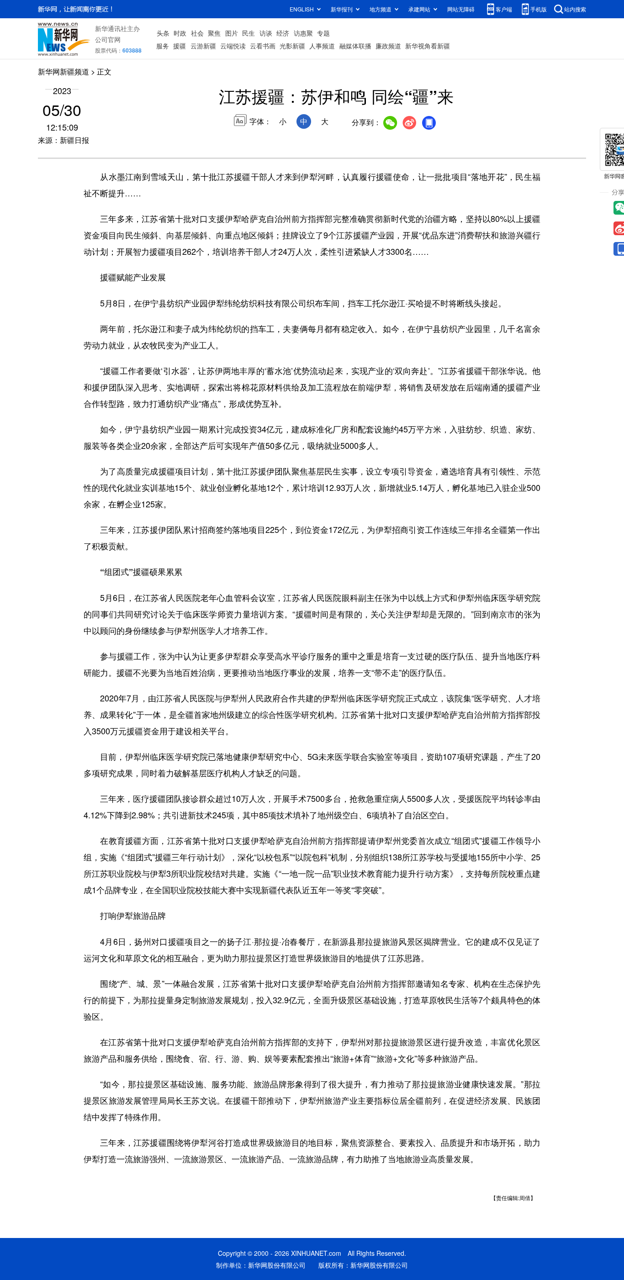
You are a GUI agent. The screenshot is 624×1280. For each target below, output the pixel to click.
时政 (180, 32)
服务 (162, 45)
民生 (248, 32)
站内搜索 (575, 9)
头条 (163, 32)
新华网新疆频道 (63, 71)
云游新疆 (203, 45)
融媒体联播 (355, 45)
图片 (231, 32)
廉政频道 (388, 45)
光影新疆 (292, 45)
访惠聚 (303, 32)
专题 (323, 32)
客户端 (504, 9)
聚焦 (214, 32)
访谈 (265, 32)
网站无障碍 (461, 9)
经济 (282, 32)
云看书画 (262, 45)
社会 (197, 32)
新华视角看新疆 (427, 45)
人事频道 (322, 45)
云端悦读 (233, 45)
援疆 (179, 45)
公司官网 (108, 39)
